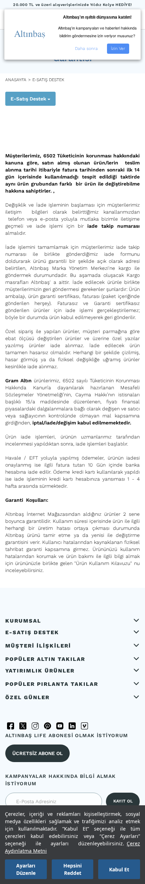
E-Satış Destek (29, 99)
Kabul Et (119, 869)
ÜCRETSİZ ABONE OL (37, 753)
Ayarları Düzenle (26, 869)
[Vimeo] (84, 725)
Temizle (12, 141)
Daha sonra (86, 48)
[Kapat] (33, 122)
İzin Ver (118, 48)
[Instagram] (35, 725)
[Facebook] (10, 725)
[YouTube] (59, 725)
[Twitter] (22, 725)
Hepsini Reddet (72, 869)
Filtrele (19, 120)
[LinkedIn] (72, 725)
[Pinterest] (47, 725)
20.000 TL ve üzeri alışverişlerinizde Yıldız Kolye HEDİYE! (72, 4)
